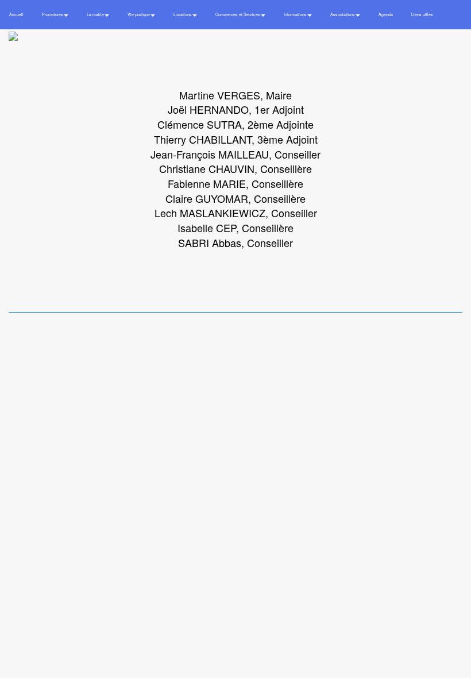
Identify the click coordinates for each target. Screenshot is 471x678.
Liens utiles (422, 14)
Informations (296, 14)
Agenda (386, 14)
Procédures (53, 14)
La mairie (96, 14)
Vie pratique (139, 14)
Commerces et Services (238, 14)
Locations (183, 14)
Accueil (16, 14)
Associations (343, 14)
